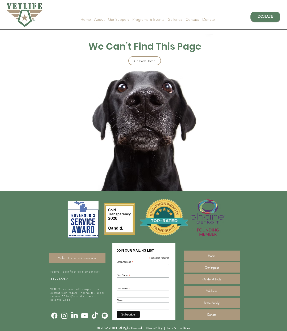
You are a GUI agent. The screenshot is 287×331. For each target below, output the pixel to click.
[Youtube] (84, 316)
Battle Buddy (211, 303)
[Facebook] (54, 316)
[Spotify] (105, 316)
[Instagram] (64, 316)
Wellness (211, 291)
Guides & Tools (212, 279)
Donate (211, 315)
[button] (99, 18)
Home (211, 256)
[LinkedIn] (74, 316)
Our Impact (212, 267)
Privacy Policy (153, 328)
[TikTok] (95, 316)
